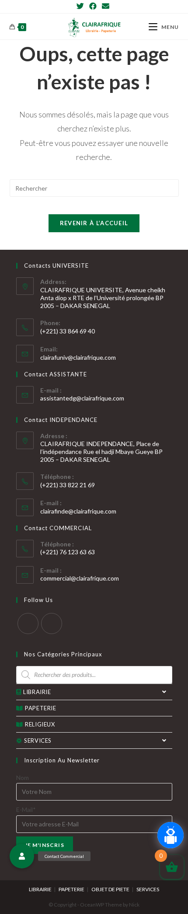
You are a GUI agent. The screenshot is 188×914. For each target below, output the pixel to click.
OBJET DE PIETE (110, 889)
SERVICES (38, 740)
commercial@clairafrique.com (79, 578)
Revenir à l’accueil (94, 223)
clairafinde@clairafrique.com (78, 511)
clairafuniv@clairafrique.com (78, 357)
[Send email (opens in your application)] (105, 6)
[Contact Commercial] (22, 856)
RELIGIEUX (40, 724)
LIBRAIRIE (37, 691)
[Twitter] (82, 6)
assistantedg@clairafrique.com (82, 398)
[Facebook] (93, 6)
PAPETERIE (40, 708)
